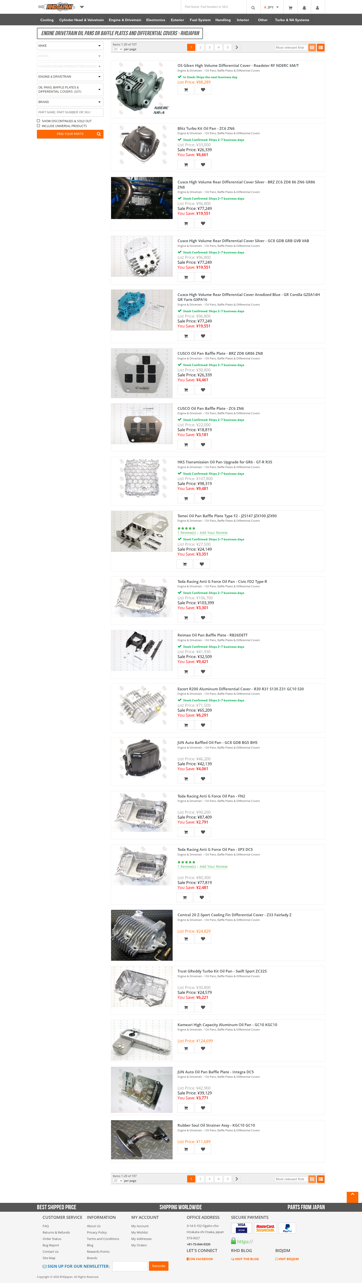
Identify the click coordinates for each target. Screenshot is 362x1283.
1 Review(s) (187, 532)
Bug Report (51, 1245)
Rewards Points (98, 1251)
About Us (93, 1226)
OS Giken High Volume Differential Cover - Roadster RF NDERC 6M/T (238, 65)
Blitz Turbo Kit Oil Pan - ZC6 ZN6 (206, 128)
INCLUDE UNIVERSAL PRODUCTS (64, 126)
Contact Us (51, 1251)
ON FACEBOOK (201, 1259)
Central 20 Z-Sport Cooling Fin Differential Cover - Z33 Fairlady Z (235, 914)
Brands (92, 1258)
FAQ (46, 1226)
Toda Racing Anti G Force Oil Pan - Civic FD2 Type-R (222, 581)
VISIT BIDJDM (288, 1259)
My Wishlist (139, 1232)
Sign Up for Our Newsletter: (78, 1266)
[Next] (237, 47)
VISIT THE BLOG (246, 1259)
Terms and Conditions (103, 1239)
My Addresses (141, 1239)
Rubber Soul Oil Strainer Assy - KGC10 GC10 (216, 1125)
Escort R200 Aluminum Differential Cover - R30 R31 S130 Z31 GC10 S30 (241, 688)
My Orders (139, 1245)
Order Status (52, 1239)
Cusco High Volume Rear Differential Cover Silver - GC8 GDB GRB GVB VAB (243, 240)
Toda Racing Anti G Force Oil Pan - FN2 (211, 796)
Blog (90, 1245)
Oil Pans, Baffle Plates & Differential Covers (232, 70)
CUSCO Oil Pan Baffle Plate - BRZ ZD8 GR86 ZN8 (220, 353)
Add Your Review (214, 532)
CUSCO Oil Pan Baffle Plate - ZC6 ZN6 (211, 408)
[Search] (253, 7)
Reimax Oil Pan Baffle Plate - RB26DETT (212, 635)
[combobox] (70, 89)
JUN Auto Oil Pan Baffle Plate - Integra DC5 (216, 1071)
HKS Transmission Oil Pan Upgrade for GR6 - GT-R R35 (225, 461)
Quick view (139, 80)
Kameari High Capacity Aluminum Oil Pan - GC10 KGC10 (227, 1024)
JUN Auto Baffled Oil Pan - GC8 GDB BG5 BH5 (218, 742)
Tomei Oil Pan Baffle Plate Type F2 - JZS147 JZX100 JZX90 (227, 515)
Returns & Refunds (56, 1232)
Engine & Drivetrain (190, 70)
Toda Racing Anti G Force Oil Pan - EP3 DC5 (215, 849)
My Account (140, 1226)
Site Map (49, 1258)
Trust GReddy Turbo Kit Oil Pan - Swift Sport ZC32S (222, 971)
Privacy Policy (97, 1232)
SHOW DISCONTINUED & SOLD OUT (67, 121)
